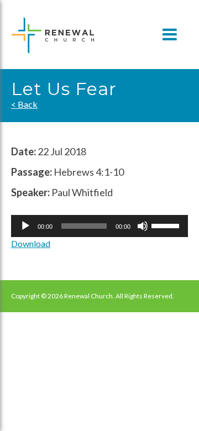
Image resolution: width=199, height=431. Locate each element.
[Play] (25, 226)
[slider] (166, 225)
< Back (24, 104)
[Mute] (142, 226)
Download (30, 243)
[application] (99, 226)
